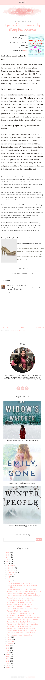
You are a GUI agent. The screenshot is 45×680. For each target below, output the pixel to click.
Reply (8, 292)
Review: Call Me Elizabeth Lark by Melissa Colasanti (23, 617)
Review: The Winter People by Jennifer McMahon (22, 526)
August (10, 574)
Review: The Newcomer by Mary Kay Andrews (22, 630)
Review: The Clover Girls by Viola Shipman (21, 622)
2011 (7, 665)
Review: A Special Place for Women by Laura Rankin (24, 591)
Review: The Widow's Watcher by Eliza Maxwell (22, 440)
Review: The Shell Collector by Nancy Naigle (21, 613)
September (11, 572)
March (10, 639)
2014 (7, 659)
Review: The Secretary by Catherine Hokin (20, 600)
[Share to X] (23, 268)
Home (23, 327)
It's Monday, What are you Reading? (19, 602)
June (9, 579)
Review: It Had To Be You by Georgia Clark (21, 628)
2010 (7, 667)
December (11, 566)
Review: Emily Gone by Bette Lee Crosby (22, 483)
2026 (7, 553)
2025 (7, 555)
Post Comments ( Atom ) (18, 331)
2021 (7, 563)
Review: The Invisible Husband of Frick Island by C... (24, 596)
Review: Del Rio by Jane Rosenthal (18, 611)
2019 (7, 648)
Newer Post (5, 327)
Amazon (25, 50)
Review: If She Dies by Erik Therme (18, 607)
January (10, 643)
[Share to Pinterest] (27, 268)
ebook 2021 (22, 274)
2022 (7, 561)
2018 (7, 650)
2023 (7, 559)
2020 (7, 646)
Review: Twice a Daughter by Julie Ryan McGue (22, 624)
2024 (7, 557)
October (11, 570)
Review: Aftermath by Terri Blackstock (19, 604)
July (9, 577)
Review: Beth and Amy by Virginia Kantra (20, 598)
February (11, 641)
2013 (7, 661)
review (31, 274)
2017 (7, 652)
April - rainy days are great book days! (19, 635)
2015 (7, 657)
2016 (7, 654)
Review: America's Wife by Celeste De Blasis (21, 589)
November (11, 568)
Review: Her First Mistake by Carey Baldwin (21, 633)
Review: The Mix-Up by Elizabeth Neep (19, 583)
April (9, 637)
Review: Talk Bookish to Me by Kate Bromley (21, 594)
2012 (7, 663)
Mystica (9, 285)
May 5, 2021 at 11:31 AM (19, 285)
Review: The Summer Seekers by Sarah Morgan (22, 609)
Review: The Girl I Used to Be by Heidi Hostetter (22, 620)
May (9, 581)
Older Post (40, 327)
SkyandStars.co (30, 677)
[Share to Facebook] (20, 268)
